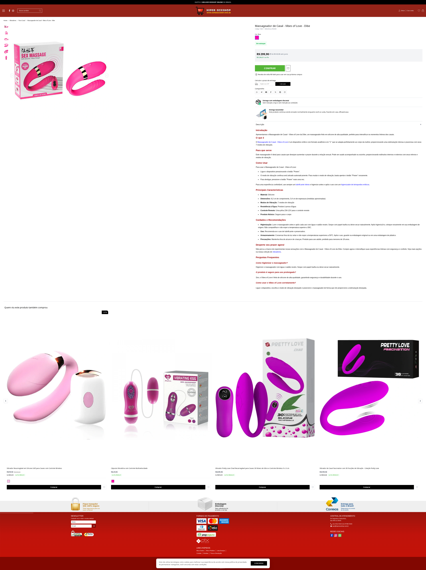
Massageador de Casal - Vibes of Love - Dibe (41, 20)
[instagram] (13, 10)
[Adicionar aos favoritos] (104, 487)
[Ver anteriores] (6, 401)
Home (5, 20)
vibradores (277, 252)
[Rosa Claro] (8, 481)
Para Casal (22, 20)
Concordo (258, 563)
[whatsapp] (339, 535)
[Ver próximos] (419, 401)
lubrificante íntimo (303, 185)
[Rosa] (113, 481)
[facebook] (9, 10)
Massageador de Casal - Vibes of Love (273, 142)
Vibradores (13, 20)
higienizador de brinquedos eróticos (355, 185)
